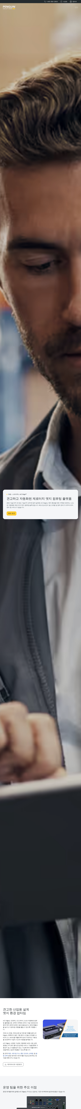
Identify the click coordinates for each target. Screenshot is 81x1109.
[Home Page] (9, 7)
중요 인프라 (24, 1053)
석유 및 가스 (16, 1053)
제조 (9, 1053)
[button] (75, 2)
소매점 (31, 1053)
